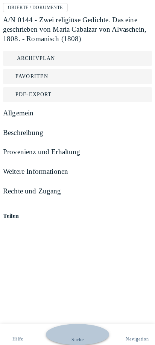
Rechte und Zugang (32, 191)
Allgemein (18, 113)
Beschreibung (23, 132)
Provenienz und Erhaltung (42, 152)
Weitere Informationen (35, 171)
